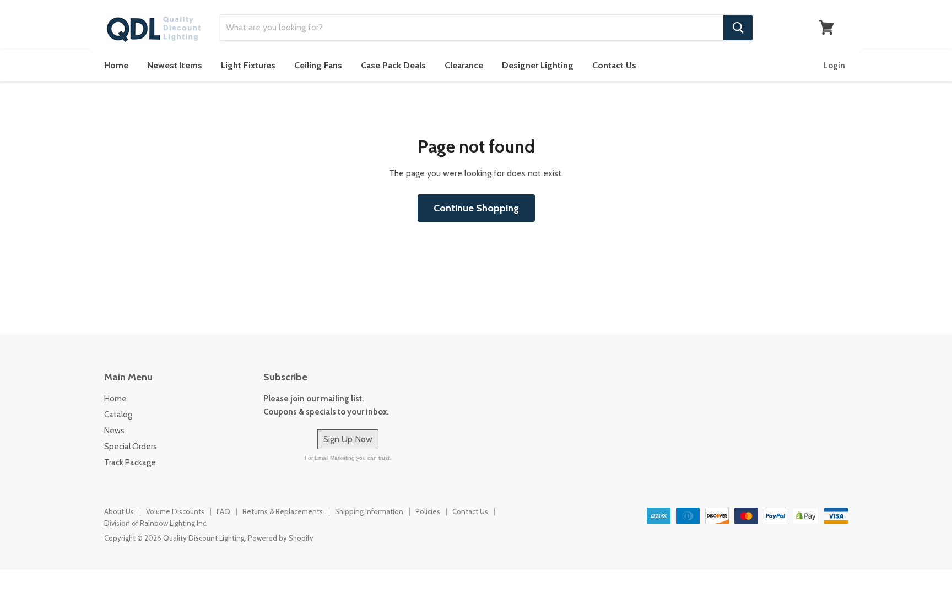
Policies (427, 511)
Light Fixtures (248, 65)
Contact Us (614, 65)
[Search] (738, 27)
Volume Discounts (175, 511)
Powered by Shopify (280, 538)
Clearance (464, 65)
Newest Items (174, 65)
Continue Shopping (476, 208)
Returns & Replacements (282, 511)
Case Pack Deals (393, 65)
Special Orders (130, 446)
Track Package (130, 462)
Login (834, 65)
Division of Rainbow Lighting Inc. (156, 523)
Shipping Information (369, 511)
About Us (119, 511)
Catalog (118, 415)
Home (116, 65)
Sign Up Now (347, 439)
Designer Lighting (538, 65)
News (114, 431)
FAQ (223, 511)
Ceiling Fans (318, 65)
